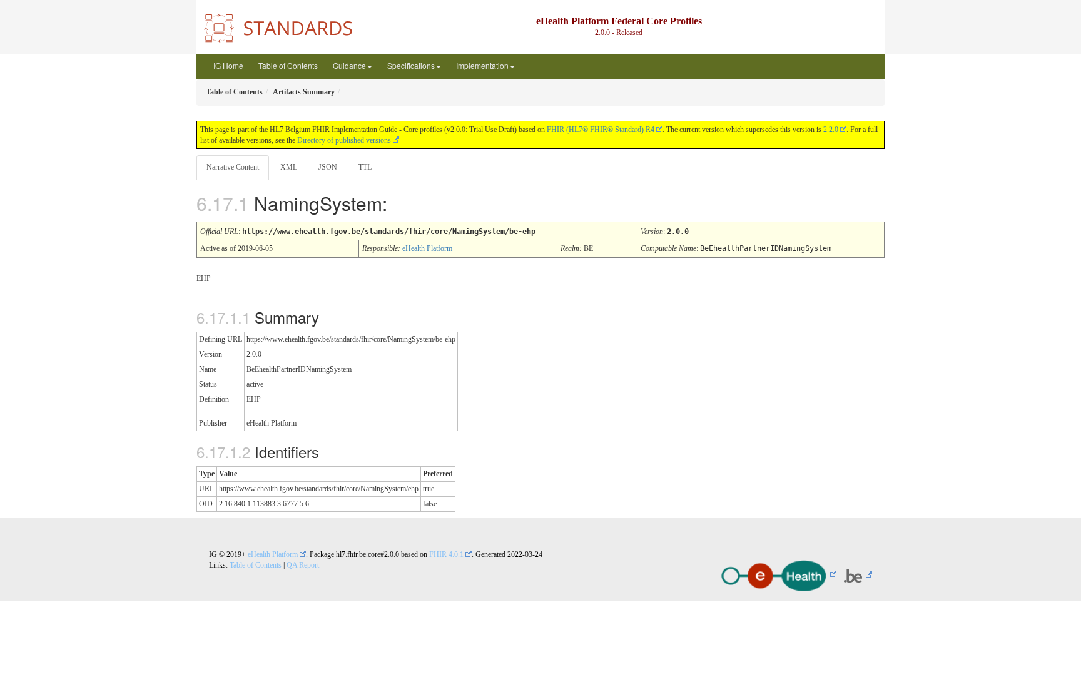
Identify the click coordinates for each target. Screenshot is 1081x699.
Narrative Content (232, 167)
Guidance (349, 65)
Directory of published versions (344, 140)
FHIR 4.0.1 (446, 554)
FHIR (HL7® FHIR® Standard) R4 (600, 129)
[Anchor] (401, 202)
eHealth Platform (427, 248)
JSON (327, 167)
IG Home (228, 65)
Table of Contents (288, 65)
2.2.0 (830, 129)
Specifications (411, 65)
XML (288, 167)
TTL (365, 167)
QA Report (303, 565)
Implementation (482, 65)
